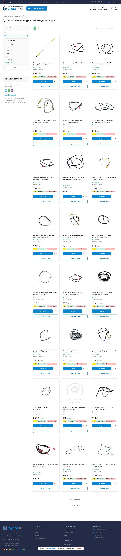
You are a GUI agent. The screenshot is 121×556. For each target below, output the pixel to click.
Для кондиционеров (16, 16)
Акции (65, 535)
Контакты (37, 535)
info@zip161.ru (10, 95)
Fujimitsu (9, 50)
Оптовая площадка (40, 538)
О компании (38, 529)
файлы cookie (51, 548)
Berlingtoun (10, 44)
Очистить (16, 67)
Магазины (38, 532)
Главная (5, 16)
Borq (8, 47)
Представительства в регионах (11, 545)
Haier (8, 53)
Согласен (78, 548)
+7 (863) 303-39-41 (97, 2)
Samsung (9, 59)
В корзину (43, 81)
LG (7, 56)
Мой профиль (67, 544)
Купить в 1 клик (45, 86)
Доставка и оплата (69, 529)
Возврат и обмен (68, 532)
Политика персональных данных (11, 543)
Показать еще (8, 62)
